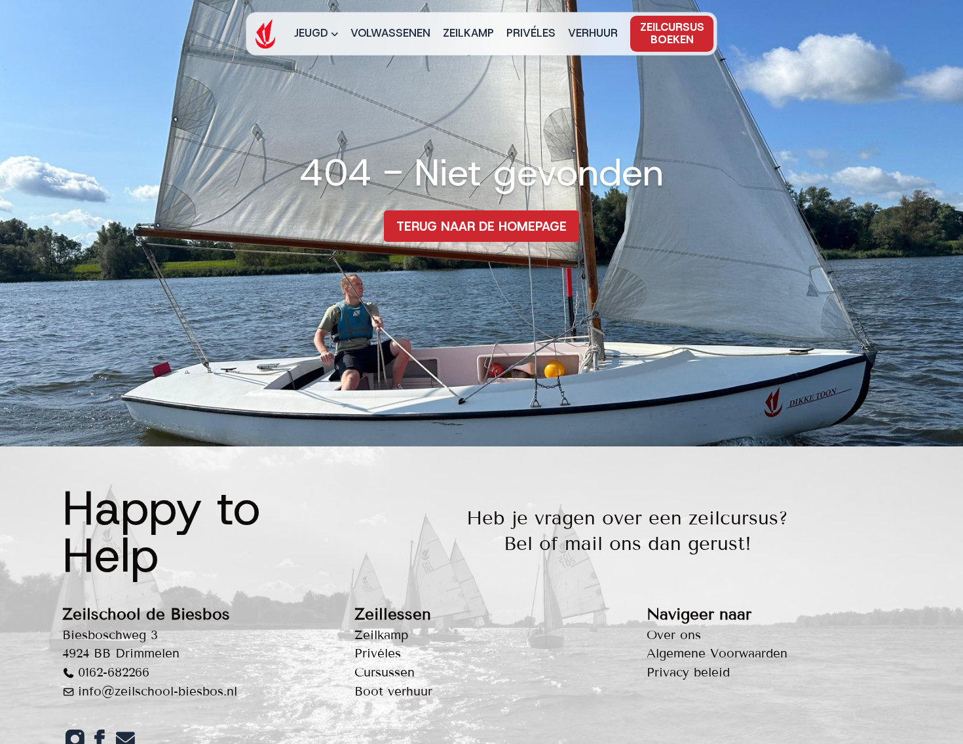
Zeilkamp (468, 33)
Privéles (531, 33)
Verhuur (593, 33)
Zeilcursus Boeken (672, 33)
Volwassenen (390, 33)
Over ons (674, 634)
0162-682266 (113, 672)
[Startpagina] (265, 34)
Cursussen (384, 672)
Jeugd (311, 33)
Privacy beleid (688, 672)
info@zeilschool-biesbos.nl (157, 691)
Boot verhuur (393, 691)
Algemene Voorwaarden (717, 653)
